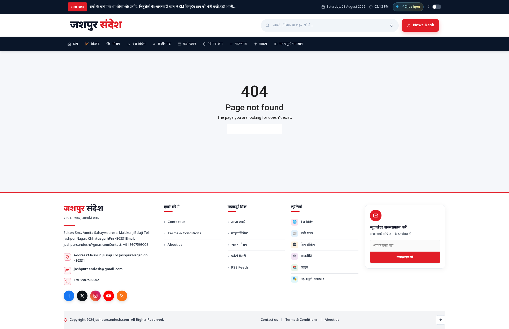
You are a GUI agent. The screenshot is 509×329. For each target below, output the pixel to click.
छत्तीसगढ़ (164, 44)
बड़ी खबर (189, 44)
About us (175, 245)
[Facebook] (69, 296)
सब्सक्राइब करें (405, 257)
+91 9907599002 (86, 280)
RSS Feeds (240, 267)
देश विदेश (139, 44)
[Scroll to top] (440, 320)
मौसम (113, 44)
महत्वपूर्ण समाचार (291, 44)
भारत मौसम (239, 245)
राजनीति (241, 44)
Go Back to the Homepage (254, 128)
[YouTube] (108, 296)
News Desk (423, 25)
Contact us (177, 222)
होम (75, 44)
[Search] (391, 25)
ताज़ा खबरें (238, 222)
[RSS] (122, 296)
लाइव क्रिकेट (239, 233)
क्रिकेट (92, 44)
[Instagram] (95, 296)
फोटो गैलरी (238, 256)
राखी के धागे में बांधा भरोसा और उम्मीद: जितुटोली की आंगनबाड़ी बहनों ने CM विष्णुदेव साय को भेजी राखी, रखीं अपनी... (162, 7)
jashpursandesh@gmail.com (98, 269)
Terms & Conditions (184, 233)
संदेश (83, 209)
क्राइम (263, 44)
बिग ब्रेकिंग (215, 44)
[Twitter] (82, 296)
